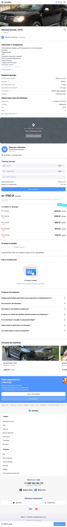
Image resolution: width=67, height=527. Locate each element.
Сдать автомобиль (33, 394)
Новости (5, 429)
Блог (4, 425)
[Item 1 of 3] (33, 16)
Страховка (6, 440)
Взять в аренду (7, 458)
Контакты (5, 444)
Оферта (23, 517)
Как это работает (8, 433)
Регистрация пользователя (11, 473)
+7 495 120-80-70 (33, 483)
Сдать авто (6, 436)
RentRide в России (8, 421)
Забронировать (33, 189)
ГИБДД (5, 469)
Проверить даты (59, 524)
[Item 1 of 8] (30, 353)
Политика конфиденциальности (36, 517)
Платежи (5, 465)
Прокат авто (5, 405)
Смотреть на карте (33, 136)
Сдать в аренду (7, 462)
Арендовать (33, 399)
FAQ (4, 454)
